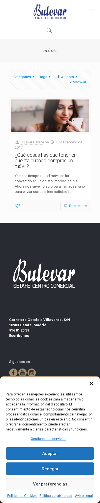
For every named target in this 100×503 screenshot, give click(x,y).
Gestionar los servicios (48, 439)
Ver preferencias (50, 484)
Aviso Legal (84, 496)
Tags (43, 77)
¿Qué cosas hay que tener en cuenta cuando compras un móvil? (46, 160)
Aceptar (50, 453)
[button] (91, 383)
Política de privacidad (55, 496)
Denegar (50, 468)
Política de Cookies (22, 496)
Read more (78, 206)
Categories (22, 77)
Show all (80, 82)
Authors (67, 77)
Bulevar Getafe (32, 142)
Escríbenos (19, 335)
